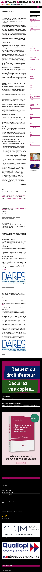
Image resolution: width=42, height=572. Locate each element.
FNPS (3, 502)
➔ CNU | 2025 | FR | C (33, 46)
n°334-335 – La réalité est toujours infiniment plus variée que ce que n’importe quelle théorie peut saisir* (19, 405)
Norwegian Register (33, 120)
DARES (3, 304)
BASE (31, 67)
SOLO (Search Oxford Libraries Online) (35, 139)
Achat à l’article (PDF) (33, 26)
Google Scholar (32, 99)
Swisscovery (32, 142)
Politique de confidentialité (6, 508)
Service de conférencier (7, 565)
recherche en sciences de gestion (8, 218)
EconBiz (31, 85)
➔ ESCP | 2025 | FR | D (33, 48)
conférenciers (6, 478)
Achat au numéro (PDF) (34, 23)
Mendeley (31, 114)
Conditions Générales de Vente (7, 494)
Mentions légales (4, 485)
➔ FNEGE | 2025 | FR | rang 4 (34, 50)
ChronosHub (32, 78)
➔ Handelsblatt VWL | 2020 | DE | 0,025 (34, 60)
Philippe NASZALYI (14, 21)
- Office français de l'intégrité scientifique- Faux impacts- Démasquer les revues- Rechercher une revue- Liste (9, 472)
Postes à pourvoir (5, 17)
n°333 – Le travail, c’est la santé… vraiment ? (9, 407)
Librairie (31, 28)
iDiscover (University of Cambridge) (34, 105)
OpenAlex (31, 125)
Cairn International (33, 74)
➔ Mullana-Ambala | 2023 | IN (35, 52)
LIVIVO (31, 109)
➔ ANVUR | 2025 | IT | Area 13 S (35, 43)
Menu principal (40, 7)
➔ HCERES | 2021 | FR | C (34, 57)
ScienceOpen (32, 134)
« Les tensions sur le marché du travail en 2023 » (14, 198)
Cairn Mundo (32, 76)
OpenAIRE (31, 123)
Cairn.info (31, 71)
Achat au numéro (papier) (34, 21)
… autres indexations (33, 148)
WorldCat (31, 146)
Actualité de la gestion (6, 223)
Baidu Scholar (32, 65)
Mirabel (31, 116)
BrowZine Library (33, 69)
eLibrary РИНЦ (32, 89)
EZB (30, 94)
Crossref (31, 80)
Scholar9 (31, 132)
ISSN (30, 107)
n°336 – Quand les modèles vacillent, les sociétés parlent (11, 403)
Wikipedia (31, 144)
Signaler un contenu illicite (6, 490)
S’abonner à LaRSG (33, 19)
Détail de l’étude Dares (6, 269)
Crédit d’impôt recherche (34, 33)
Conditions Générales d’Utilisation (7, 492)
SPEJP (3, 503)
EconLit (31, 87)
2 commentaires (19, 297)
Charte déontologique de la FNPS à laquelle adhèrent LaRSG (12, 511)
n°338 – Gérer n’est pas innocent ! (7, 398)
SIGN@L (31, 136)
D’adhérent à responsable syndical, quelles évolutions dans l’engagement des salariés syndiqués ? (13, 226)
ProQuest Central (33, 127)
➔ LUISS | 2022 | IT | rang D (34, 55)
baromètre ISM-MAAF (6, 35)
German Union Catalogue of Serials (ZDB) (35, 97)
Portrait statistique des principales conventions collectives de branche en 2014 (13, 295)
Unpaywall (31, 129)
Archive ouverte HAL (33, 62)
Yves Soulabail (12, 297)
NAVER (31, 118)
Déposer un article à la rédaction (33, 31)
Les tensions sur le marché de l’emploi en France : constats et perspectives (14, 19)
